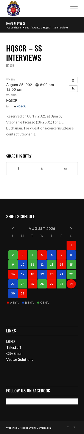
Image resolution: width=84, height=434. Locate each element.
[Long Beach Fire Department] (34, 8)
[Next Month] (71, 228)
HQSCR (10, 65)
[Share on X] (42, 168)
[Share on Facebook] (18, 168)
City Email (14, 353)
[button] (73, 89)
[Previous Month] (13, 228)
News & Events (15, 23)
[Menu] (72, 8)
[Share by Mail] (66, 168)
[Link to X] (74, 427)
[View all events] (73, 80)
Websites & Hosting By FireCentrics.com (28, 427)
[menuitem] (72, 8)
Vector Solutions (19, 359)
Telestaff (13, 347)
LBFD (10, 341)
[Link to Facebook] (68, 427)
